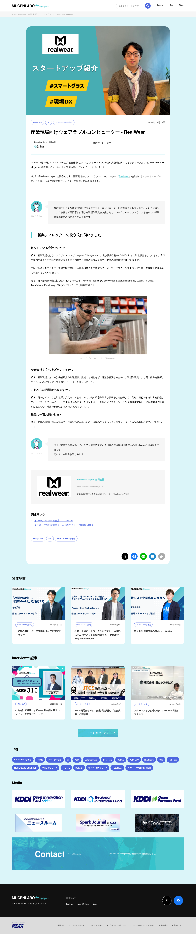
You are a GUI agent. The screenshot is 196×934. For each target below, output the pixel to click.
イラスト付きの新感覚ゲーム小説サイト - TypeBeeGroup (63, 524)
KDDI (77, 759)
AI (49, 122)
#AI (49, 538)
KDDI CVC (134, 759)
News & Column (83, 904)
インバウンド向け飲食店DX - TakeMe (53, 520)
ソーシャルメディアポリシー (143, 925)
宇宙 (161, 759)
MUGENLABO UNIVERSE (25, 767)
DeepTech (37, 122)
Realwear (124, 176)
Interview (22, 14)
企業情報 (61, 925)
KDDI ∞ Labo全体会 (64, 122)
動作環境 (164, 925)
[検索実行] (148, 6)
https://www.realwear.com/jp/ (88, 487)
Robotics (173, 759)
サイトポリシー (97, 925)
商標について (179, 925)
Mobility (79, 767)
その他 (40, 759)
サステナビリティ (49, 767)
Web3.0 (121, 759)
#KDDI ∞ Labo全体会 (66, 538)
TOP (14, 14)
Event (95, 904)
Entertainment (91, 759)
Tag (171, 5)
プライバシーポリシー (117, 925)
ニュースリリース (77, 925)
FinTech (66, 767)
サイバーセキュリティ (97, 767)
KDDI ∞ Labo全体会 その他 (139, 767)
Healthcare (149, 759)
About (181, 5)
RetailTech (117, 767)
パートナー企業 (54, 759)
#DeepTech (38, 538)
